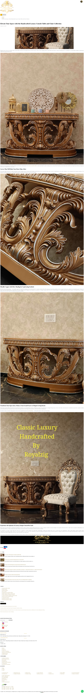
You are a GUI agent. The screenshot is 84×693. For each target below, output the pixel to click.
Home (3, 16)
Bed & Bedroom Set (5, 659)
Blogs (3, 18)
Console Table (31, 534)
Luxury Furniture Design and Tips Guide (9, 595)
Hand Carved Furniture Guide (7, 596)
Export (3, 680)
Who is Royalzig (5, 676)
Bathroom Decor (40, 673)
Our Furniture (4, 679)
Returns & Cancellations (6, 652)
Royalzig (31, 410)
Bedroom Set (27, 672)
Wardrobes (62, 673)
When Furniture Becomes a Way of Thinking (7, 611)
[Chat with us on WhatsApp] (82, 691)
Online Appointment (6, 675)
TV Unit (50, 672)
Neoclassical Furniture (6, 664)
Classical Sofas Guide (6, 588)
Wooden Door (51, 673)
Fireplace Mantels (17, 673)
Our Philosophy (5, 677)
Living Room (4, 663)
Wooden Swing (28, 673)
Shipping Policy (5, 653)
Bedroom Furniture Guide (7, 598)
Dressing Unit (4, 673)
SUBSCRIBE (10, 620)
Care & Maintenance (6, 681)
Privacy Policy (4, 654)
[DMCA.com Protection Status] (4, 684)
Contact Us (4, 650)
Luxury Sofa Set (40, 672)
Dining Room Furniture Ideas (7, 592)
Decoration (4, 660)
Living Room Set (5, 672)
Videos (3, 669)
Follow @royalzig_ (3, 603)
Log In (3, 670)
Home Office (62, 672)
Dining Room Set (17, 672)
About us (3, 649)
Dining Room (4, 661)
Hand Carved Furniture (6, 662)
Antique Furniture (5, 658)
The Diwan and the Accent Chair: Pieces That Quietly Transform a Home (11, 608)
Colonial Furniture (75, 673)
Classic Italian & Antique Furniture (8, 594)
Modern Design (5, 590)
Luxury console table (32, 165)
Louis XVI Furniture (75, 672)
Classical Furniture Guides (7, 599)
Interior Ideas (4, 589)
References (4, 678)
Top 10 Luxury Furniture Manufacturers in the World (8, 606)
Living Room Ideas (5, 597)
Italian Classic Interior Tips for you (8, 593)
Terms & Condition (5, 651)
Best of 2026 (4, 591)
